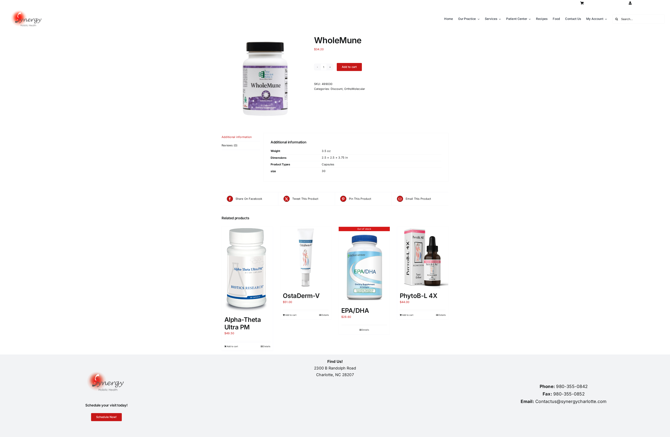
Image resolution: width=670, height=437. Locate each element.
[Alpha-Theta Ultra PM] (247, 269)
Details (266, 346)
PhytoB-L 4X (418, 296)
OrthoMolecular (354, 89)
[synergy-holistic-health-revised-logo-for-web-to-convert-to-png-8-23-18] (27, 7)
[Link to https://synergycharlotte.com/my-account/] (630, 3)
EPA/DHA (355, 310)
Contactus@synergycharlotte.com (570, 401)
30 (323, 171)
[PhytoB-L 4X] (422, 258)
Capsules (328, 164)
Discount (337, 89)
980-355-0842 (572, 386)
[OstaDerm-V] (305, 258)
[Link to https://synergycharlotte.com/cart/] (582, 3)
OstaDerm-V (301, 296)
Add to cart (349, 67)
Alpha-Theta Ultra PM (242, 323)
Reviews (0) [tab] (230, 145)
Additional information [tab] (237, 137)
